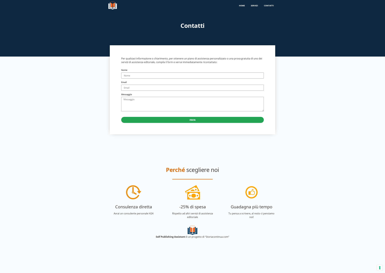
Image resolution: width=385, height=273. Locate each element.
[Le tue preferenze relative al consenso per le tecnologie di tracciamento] (380, 268)
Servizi (254, 5)
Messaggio (126, 94)
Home (242, 5)
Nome (124, 70)
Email (124, 82)
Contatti (269, 5)
